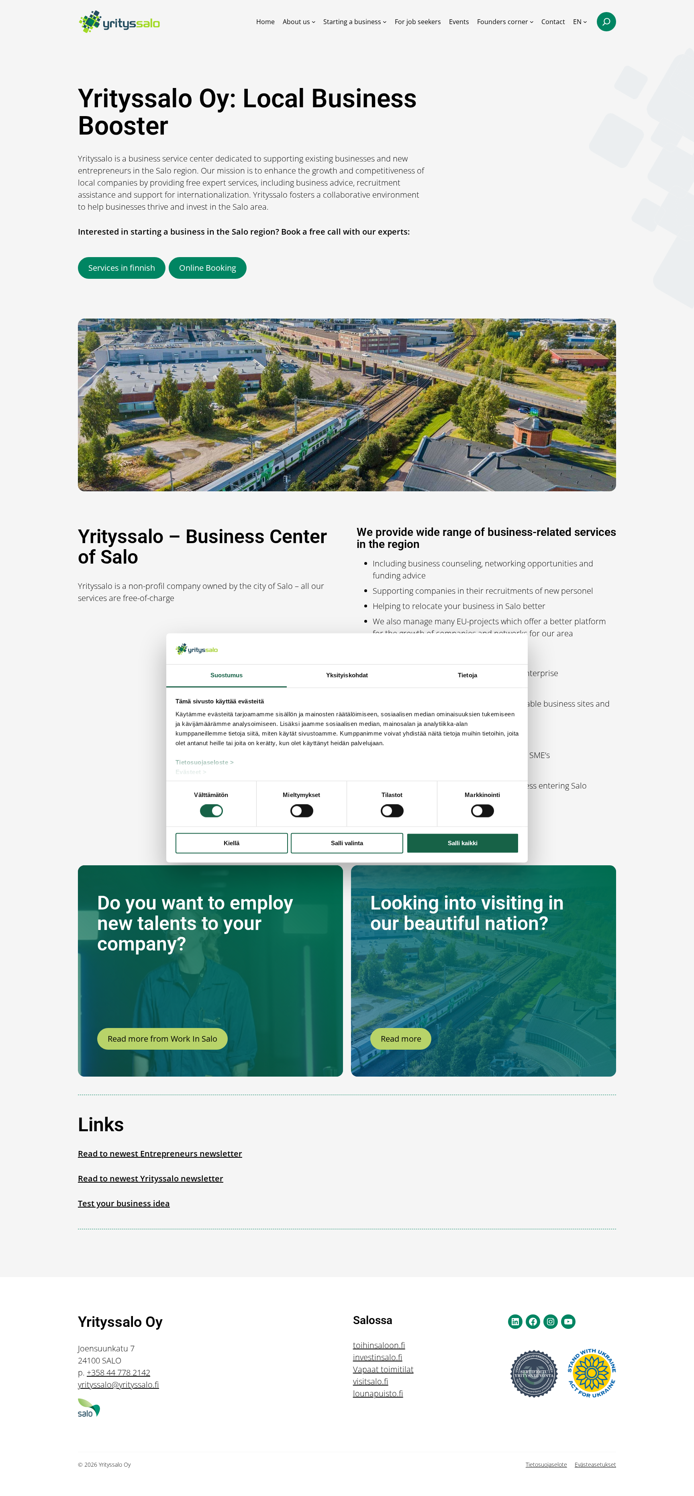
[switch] (301, 811)
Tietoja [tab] (467, 675)
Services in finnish (121, 267)
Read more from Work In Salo (162, 1038)
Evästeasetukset (595, 1464)
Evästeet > (191, 771)
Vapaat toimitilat (383, 1369)
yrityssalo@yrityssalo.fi (118, 1384)
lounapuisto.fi (378, 1393)
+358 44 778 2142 (118, 1372)
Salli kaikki (463, 843)
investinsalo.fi (377, 1357)
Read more (401, 1038)
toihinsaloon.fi (379, 1345)
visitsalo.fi (370, 1381)
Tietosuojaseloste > (205, 762)
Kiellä (231, 843)
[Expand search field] (606, 21)
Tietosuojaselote (546, 1464)
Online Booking (207, 267)
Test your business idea (124, 1203)
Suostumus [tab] (226, 675)
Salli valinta (347, 843)
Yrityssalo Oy (120, 1322)
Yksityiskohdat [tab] (347, 675)
